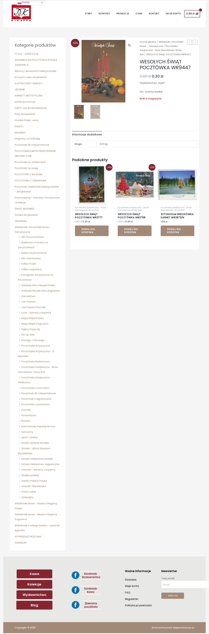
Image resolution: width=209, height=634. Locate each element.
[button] (129, 45)
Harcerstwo (28, 296)
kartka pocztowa (25, 101)
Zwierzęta (27, 497)
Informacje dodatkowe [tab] (87, 134)
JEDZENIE (20, 89)
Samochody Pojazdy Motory (38, 426)
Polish (26, 2)
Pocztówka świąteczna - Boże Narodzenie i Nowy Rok (161, 50)
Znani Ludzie (28, 491)
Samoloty (27, 432)
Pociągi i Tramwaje (32, 340)
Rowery (25, 421)
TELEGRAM (20, 221)
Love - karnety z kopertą (36, 312)
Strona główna (148, 42)
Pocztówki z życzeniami (35, 404)
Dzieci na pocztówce (34, 253)
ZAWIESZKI (21, 542)
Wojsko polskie (30, 475)
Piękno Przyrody (30, 329)
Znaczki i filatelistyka (33, 486)
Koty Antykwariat (25, 114)
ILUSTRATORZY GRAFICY (28, 83)
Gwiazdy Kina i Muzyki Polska (38, 285)
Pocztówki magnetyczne (36, 399)
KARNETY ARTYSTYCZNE (28, 95)
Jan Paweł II (28, 301)
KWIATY (19, 126)
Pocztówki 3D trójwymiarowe (32, 144)
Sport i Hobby (29, 437)
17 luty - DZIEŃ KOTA (26, 54)
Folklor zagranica (31, 269)
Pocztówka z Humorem (35, 388)
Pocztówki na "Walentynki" (30, 162)
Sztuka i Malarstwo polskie (37, 458)
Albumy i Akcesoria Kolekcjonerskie (35, 71)
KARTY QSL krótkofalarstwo (31, 108)
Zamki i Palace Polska (34, 480)
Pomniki (26, 410)
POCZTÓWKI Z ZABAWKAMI (30, 180)
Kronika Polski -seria (26, 120)
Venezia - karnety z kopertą (38, 469)
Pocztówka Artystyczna (35, 345)
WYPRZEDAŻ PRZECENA (28, 536)
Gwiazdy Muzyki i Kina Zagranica (40, 290)
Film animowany (31, 258)
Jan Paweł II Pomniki (33, 307)
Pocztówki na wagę (26, 168)
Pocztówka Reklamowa (35, 361)
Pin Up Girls (27, 334)
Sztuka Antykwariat (26, 215)
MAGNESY (20, 132)
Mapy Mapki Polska (32, 318)
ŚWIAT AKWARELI (24, 208)
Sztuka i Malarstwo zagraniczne (40, 464)
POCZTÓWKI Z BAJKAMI (28, 174)
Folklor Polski (28, 263)
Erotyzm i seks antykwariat (31, 77)
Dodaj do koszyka (88, 230)
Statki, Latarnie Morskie (35, 443)
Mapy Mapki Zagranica (34, 323)
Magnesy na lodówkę (27, 138)
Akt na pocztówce (32, 237)
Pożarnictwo (28, 415)
